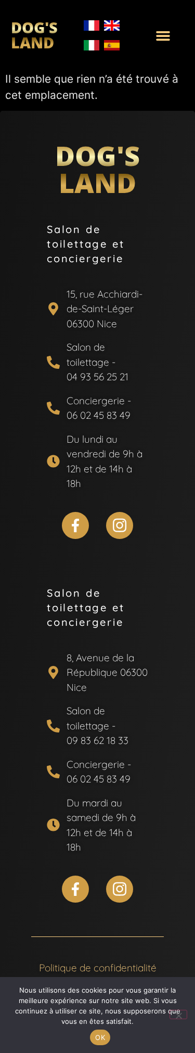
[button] (163, 35)
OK (100, 1037)
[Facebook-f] (75, 525)
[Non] (178, 1014)
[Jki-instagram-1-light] (119, 525)
